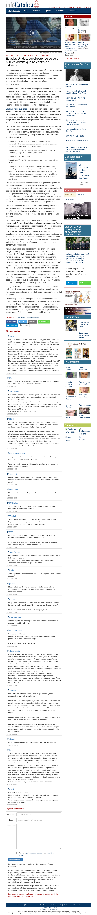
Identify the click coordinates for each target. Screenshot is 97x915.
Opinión (48, 11)
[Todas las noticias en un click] (77, 311)
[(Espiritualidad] (71, 325)
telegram (54, 909)
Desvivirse (68, 28)
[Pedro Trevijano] (84, 375)
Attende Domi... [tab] (70, 199)
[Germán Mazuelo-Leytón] (84, 410)
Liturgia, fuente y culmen (69, 384)
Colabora (60, 11)
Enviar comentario (15, 860)
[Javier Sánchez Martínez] (71, 392)
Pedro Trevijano (83, 369)
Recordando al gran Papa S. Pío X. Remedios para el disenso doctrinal (77, 149)
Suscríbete (72, 11)
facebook (48, 909)
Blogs (26, 11)
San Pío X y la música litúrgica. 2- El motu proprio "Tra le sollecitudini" (77, 122)
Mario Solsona (69, 369)
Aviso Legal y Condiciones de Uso (72, 905)
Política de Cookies (56, 905)
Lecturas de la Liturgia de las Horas (84, 324)
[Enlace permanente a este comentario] (8, 336)
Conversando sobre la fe (84, 383)
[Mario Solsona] (71, 375)
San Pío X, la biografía (75, 136)
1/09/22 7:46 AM (15, 85)
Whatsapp (45, 321)
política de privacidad (34, 853)
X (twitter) (42, 909)
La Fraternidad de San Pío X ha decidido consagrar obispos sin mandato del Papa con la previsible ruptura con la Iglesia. (77, 258)
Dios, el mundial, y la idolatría (83, 45)
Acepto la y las (37, 854)
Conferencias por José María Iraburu (84, 335)
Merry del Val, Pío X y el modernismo (76, 99)
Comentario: (11, 826)
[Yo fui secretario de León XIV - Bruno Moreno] (77, 298)
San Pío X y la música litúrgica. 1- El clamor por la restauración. (77, 113)
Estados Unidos (20, 317)
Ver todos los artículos (72, 59)
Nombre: (10, 814)
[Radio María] (71, 439)
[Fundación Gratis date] (71, 431)
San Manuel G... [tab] (70, 194)
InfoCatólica (13, 11)
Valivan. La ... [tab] (81, 194)
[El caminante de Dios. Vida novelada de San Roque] (71, 170)
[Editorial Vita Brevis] (77, 350)
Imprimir (25, 325)
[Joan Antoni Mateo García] (84, 390)
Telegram (13, 325)
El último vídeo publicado (16, 109)
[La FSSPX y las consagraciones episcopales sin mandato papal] (78, 243)
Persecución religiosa (33, 317)
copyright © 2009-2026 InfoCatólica (48, 907)
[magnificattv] (84, 439)
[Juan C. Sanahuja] (71, 413)
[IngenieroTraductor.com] (84, 431)
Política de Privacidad (44, 905)
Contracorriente (85, 405)
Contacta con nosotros (31, 905)
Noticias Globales (69, 406)
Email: (11, 820)
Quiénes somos (19, 905)
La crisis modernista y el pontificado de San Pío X (76, 92)
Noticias (36, 11)
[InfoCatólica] (23, 4)
